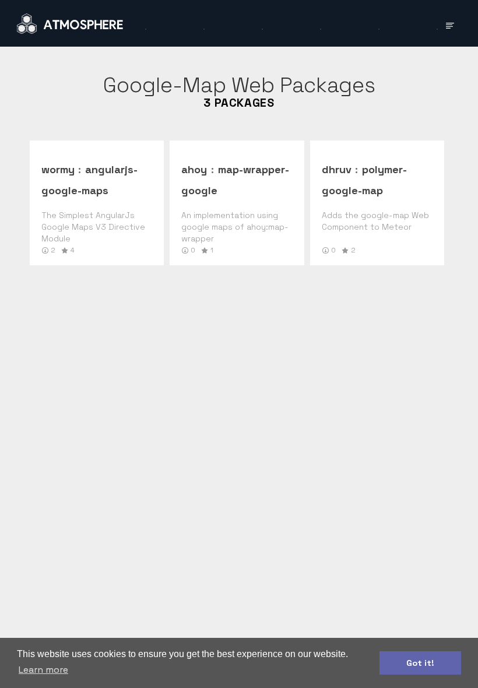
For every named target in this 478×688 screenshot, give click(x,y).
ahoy (194, 169)
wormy (58, 169)
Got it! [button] (420, 663)
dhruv (337, 169)
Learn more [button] (43, 670)
